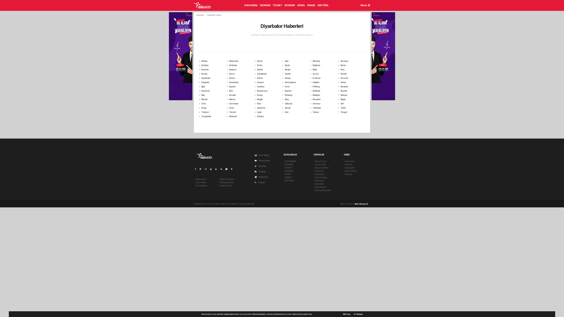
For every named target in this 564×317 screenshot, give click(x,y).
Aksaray (316, 61)
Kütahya (288, 95)
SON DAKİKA (251, 5)
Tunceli (232, 112)
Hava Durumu (321, 161)
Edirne (260, 78)
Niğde (343, 99)
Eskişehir (205, 82)
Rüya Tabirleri (351, 171)
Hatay (343, 82)
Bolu (342, 69)
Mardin (204, 99)
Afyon (260, 61)
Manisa (343, 95)
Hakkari (315, 82)
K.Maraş (316, 86)
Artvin (259, 65)
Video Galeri (264, 161)
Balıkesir (316, 65)
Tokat (343, 108)
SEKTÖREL (323, 5)
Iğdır (203, 86)
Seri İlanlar (319, 184)
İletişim (261, 182)
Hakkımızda (200, 179)
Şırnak (287, 108)
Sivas (231, 108)
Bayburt (232, 69)
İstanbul (260, 86)
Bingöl (287, 69)
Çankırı (287, 74)
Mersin (232, 99)
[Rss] (222, 169)
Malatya (316, 95)
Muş (286, 99)
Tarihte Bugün (321, 177)
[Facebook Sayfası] (196, 169)
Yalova (315, 112)
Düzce (232, 78)
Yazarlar (262, 166)
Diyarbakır (205, 78)
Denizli (343, 74)
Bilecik (260, 69)
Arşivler (262, 171)
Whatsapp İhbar (227, 182)
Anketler (348, 164)
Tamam (359, 314)
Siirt (342, 103)
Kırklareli (233, 116)
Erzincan (316, 78)
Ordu (203, 103)
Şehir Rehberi (321, 187)
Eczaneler (319, 171)
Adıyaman (234, 61)
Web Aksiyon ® (361, 204)
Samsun (316, 103)
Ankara (260, 116)
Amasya (344, 61)
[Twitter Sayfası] (201, 169)
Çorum (315, 74)
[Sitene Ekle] (233, 169)
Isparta (232, 86)
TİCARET (277, 5)
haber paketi (273, 204)
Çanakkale (261, 74)
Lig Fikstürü (320, 174)
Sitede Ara (349, 161)
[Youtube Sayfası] (212, 169)
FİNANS (311, 5)
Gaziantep (234, 82)
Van (286, 112)
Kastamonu (262, 91)
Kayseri (287, 91)
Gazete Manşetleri (323, 190)
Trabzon (205, 112)
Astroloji (348, 174)
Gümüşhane (290, 82)
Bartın (343, 65)
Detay (347, 314)
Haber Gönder (226, 185)
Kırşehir (343, 91)
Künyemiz (263, 177)
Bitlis (314, 69)
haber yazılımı (261, 204)
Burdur (204, 74)
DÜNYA (301, 5)
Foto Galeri (263, 155)
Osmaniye (233, 103)
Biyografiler (350, 168)
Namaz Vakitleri (322, 168)
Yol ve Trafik (320, 164)
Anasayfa (200, 15)
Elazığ (287, 78)
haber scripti (285, 204)
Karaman (205, 91)
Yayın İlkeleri (201, 182)
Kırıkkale (316, 91)
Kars (231, 91)
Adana (204, 61)
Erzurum (344, 78)
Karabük (344, 86)
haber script (308, 204)
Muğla (260, 99)
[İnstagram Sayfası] (207, 169)
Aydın (287, 65)
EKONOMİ (265, 5)
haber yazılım (297, 204)
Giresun (260, 82)
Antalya (204, 65)
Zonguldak (206, 116)
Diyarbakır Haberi (214, 15)
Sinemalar (319, 180)
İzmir (287, 86)
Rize (259, 103)
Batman (205, 69)
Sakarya (288, 103)
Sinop (204, 108)
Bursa (232, 74)
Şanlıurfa (261, 108)
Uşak (259, 112)
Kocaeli (232, 95)
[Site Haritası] (227, 169)
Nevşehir (316, 99)
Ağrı (286, 61)
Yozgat (343, 112)
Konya (260, 95)
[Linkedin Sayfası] (217, 169)
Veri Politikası (201, 185)
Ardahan (233, 65)
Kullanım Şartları (227, 179)
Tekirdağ (316, 108)
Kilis (203, 95)
